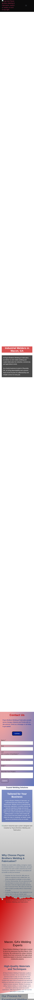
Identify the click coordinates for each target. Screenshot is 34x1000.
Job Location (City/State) (10, 754)
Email (3, 765)
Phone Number (6, 760)
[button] (26, 5)
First (2, 746)
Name (3, 740)
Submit (4, 781)
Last (2, 752)
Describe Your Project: (8, 771)
